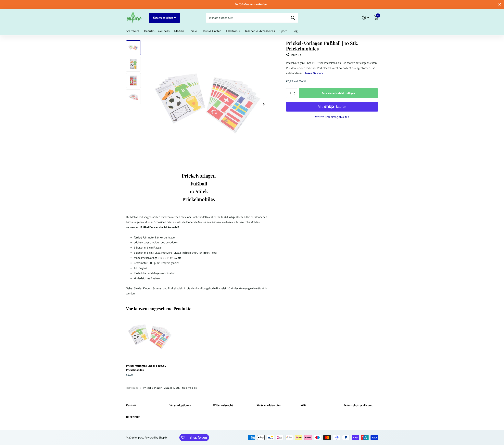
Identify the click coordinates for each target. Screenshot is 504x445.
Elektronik (233, 31)
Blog (294, 31)
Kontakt (131, 405)
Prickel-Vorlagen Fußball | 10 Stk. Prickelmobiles (146, 368)
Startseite (132, 31)
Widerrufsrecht (223, 405)
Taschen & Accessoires (260, 31)
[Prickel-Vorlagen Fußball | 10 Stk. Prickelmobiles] (150, 337)
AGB (303, 405)
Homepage (132, 388)
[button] (295, 89)
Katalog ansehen (163, 17)
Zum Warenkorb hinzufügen (338, 93)
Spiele (193, 31)
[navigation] (133, 47)
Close (499, 4)
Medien (179, 31)
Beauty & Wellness (157, 31)
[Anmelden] (365, 17)
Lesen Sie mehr (314, 73)
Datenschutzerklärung (358, 405)
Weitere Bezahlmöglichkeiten (332, 117)
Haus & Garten (211, 31)
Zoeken (292, 18)
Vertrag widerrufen (269, 405)
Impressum (133, 417)
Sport (283, 31)
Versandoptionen (180, 405)
